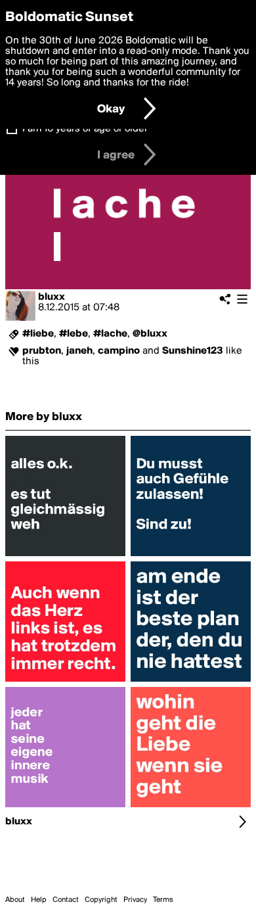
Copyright (101, 900)
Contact (66, 900)
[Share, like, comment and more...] (65, 556)
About (15, 900)
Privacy (135, 900)
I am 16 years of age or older (85, 129)
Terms (163, 900)
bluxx (51, 297)
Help (39, 900)
